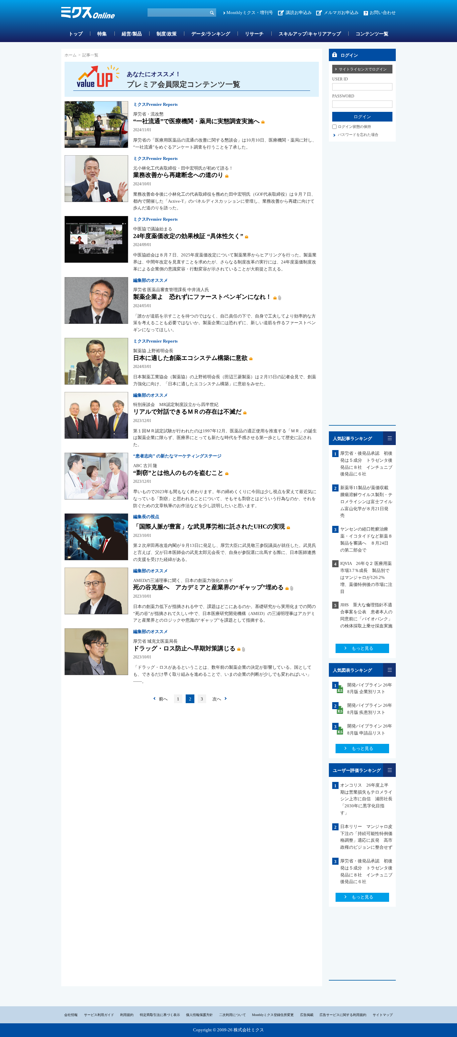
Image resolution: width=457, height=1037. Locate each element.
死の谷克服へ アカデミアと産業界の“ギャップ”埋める (208, 587)
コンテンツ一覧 (372, 33)
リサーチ (254, 33)
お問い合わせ (383, 12)
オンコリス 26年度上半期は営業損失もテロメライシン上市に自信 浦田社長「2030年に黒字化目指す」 (366, 799)
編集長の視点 (146, 516)
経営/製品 (132, 33)
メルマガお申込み (341, 12)
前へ (163, 698)
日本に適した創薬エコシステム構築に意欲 (190, 358)
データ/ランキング (210, 33)
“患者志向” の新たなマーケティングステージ (177, 455)
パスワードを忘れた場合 (358, 135)
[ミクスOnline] (88, 14)
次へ (216, 698)
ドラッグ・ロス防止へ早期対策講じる (184, 648)
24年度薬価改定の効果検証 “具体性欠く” (188, 236)
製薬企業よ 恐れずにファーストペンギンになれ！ (202, 296)
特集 (102, 33)
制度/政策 (167, 33)
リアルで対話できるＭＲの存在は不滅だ (187, 411)
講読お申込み (299, 12)
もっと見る (362, 648)
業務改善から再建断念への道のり (178, 175)
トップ (76, 33)
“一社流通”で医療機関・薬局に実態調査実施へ (196, 121)
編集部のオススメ (150, 280)
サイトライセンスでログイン (363, 69)
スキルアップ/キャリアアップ (310, 33)
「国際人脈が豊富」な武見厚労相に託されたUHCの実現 (209, 526)
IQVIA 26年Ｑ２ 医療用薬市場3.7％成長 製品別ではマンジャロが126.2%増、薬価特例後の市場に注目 (366, 577)
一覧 (389, 438)
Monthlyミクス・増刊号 (249, 12)
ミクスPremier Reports (155, 104)
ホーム (71, 55)
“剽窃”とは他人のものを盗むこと (178, 472)
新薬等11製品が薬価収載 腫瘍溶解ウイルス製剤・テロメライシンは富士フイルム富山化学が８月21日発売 (366, 501)
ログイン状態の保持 (354, 127)
